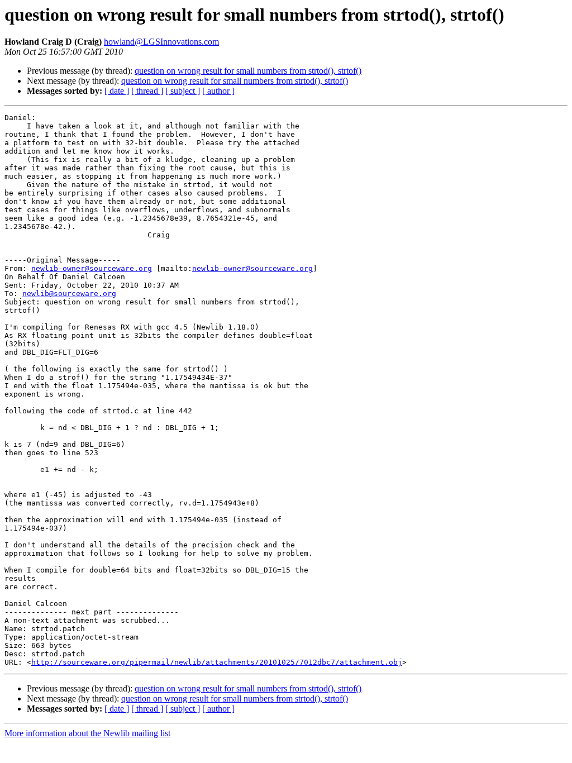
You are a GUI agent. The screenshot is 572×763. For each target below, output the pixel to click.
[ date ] (116, 91)
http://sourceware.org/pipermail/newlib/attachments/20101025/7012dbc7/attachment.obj (216, 662)
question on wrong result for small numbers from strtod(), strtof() (248, 70)
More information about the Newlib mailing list (87, 733)
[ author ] (218, 91)
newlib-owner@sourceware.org (91, 268)
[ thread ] (147, 91)
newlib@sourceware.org (69, 293)
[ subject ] (182, 91)
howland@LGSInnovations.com (161, 41)
